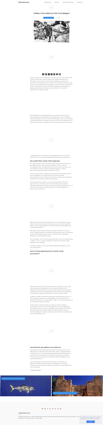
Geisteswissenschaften (68, 2)
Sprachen (56, 2)
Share (59, 17)
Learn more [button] (96, 418)
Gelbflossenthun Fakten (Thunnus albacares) (13, 378)
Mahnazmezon (23, 2)
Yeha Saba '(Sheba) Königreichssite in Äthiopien (65, 393)
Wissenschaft (47, 2)
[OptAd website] (66, 113)
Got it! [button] (90, 421)
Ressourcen (80, 2)
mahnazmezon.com (24, 413)
